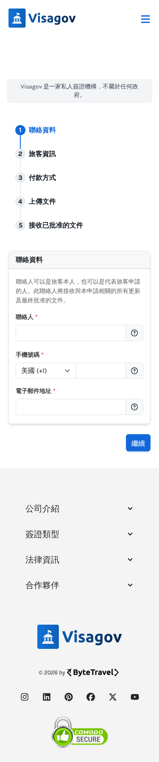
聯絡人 (27, 317)
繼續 (138, 442)
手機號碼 (30, 354)
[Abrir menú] (145, 18)
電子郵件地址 (36, 391)
